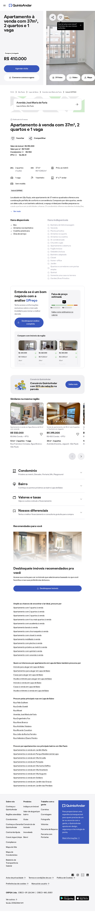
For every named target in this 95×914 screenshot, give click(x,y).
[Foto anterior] (14, 413)
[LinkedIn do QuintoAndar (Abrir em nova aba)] (87, 874)
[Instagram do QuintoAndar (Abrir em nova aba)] (77, 874)
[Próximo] (81, 456)
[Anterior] (72, 456)
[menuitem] (12, 92)
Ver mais (17, 211)
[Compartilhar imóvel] (52, 17)
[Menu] (4, 5)
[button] (47, 472)
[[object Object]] (81, 25)
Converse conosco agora (23, 77)
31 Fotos (58, 77)
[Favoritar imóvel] (60, 17)
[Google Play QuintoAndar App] (67, 898)
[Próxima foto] (39, 413)
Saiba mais (73, 384)
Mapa (89, 77)
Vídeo (74, 77)
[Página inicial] (20, 5)
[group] (27, 426)
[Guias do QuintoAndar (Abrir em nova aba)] (82, 874)
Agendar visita (21, 69)
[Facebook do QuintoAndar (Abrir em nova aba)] (72, 874)
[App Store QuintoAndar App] (82, 898)
